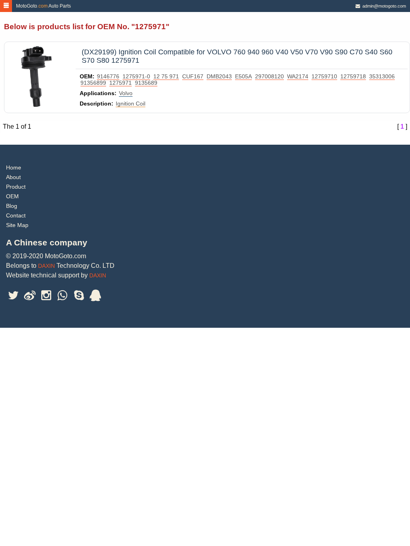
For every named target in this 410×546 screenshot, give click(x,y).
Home (13, 167)
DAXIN (46, 266)
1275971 (120, 83)
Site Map (17, 225)
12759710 (324, 76)
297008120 (269, 76)
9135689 (146, 83)
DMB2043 (219, 76)
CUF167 (192, 76)
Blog (11, 206)
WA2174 (297, 76)
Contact (16, 215)
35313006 (382, 76)
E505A (243, 76)
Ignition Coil (130, 103)
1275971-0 (136, 76)
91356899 (93, 83)
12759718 (353, 76)
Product (16, 186)
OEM (12, 196)
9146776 (108, 76)
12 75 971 (166, 76)
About (13, 177)
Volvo (126, 93)
